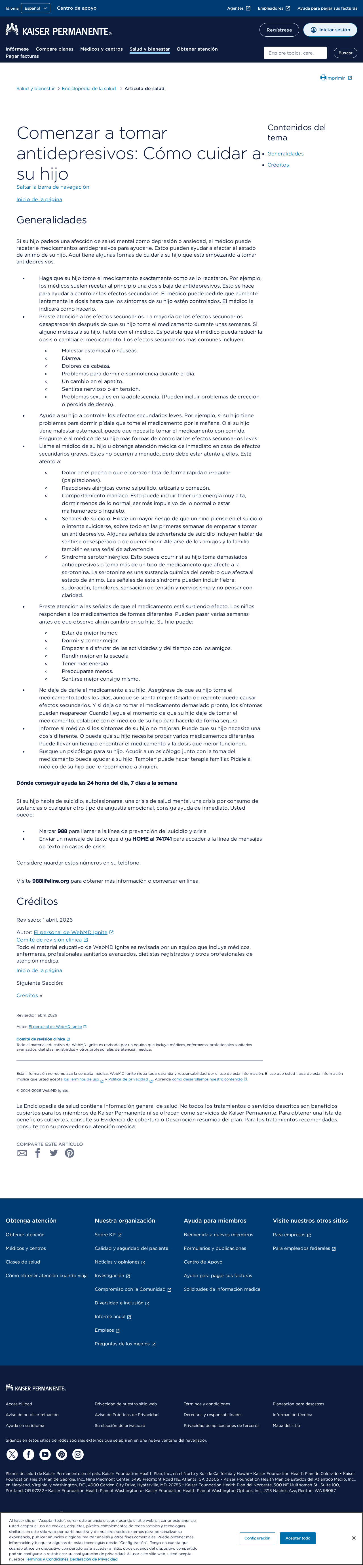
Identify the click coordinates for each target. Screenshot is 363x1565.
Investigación (109, 1275)
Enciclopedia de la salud (89, 88)
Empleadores (270, 8)
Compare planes (54, 49)
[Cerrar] (354, 1538)
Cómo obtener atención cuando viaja (47, 1275)
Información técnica (292, 1414)
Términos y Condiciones (47, 1559)
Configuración (257, 1538)
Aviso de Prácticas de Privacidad (127, 1414)
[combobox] (295, 53)
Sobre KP (105, 1234)
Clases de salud (23, 1262)
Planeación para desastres (298, 1404)
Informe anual (110, 1316)
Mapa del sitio (286, 1425)
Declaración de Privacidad (94, 1559)
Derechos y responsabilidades (213, 1414)
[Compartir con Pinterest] (69, 1153)
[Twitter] (11, 1454)
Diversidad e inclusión (119, 1303)
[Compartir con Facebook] (38, 1153)
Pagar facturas (22, 56)
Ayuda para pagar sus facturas (327, 8)
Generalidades (285, 154)
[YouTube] (44, 1454)
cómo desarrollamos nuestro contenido (207, 1079)
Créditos (27, 995)
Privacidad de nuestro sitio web (126, 1404)
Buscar (346, 53)
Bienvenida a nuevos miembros (218, 1234)
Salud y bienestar (150, 49)
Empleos (104, 1330)
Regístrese (279, 30)
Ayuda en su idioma (25, 1425)
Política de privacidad (128, 1079)
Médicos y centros (101, 49)
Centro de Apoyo (203, 1262)
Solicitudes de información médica (222, 1289)
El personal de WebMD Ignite (55, 1026)
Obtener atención (197, 49)
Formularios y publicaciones (215, 1248)
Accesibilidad (19, 1404)
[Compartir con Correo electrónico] (22, 1153)
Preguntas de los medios (122, 1343)
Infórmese (17, 49)
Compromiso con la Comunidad (130, 1289)
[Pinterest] (60, 1454)
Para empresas (289, 1234)
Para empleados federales (301, 1248)
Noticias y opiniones (117, 1262)
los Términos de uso (81, 1079)
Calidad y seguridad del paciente (131, 1248)
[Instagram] (77, 1454)
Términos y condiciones (207, 1404)
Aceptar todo (298, 1538)
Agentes (235, 8)
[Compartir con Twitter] (54, 1153)
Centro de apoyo (77, 8)
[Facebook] (27, 1454)
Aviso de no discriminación (32, 1414)
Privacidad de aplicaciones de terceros (221, 1425)
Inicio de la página (39, 970)
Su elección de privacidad (120, 1425)
